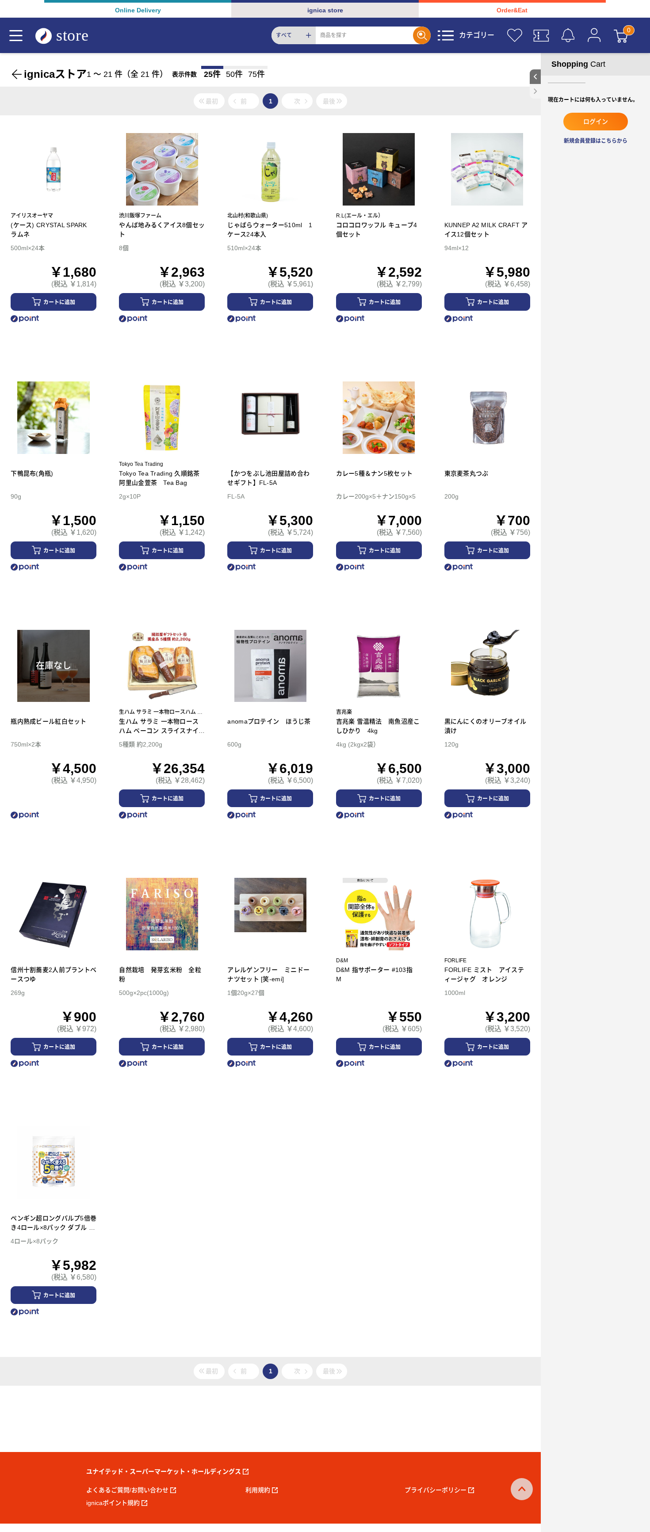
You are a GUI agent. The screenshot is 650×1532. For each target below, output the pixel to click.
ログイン (595, 121)
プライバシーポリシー (435, 1490)
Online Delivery (138, 10)
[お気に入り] (515, 35)
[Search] (422, 35)
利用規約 (257, 1490)
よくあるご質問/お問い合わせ (127, 1490)
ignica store (325, 10)
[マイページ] (594, 35)
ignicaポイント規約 (113, 1502)
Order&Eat (512, 10)
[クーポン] (541, 35)
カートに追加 (59, 302)
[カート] (621, 35)
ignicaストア (55, 74)
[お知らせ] (568, 35)
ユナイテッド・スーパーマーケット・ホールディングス (163, 1471)
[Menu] (16, 35)
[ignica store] (70, 36)
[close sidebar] (535, 91)
